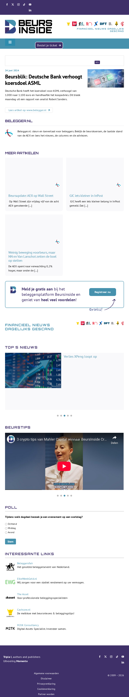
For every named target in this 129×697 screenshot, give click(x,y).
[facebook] (7, 4)
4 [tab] (68, 415)
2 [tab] (61, 415)
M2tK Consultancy (28, 625)
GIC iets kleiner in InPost (86, 195)
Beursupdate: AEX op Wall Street (30, 195)
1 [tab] (57, 415)
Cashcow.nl (23, 609)
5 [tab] (71, 415)
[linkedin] (30, 10)
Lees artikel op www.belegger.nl (28, 110)
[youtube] (30, 4)
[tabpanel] (64, 381)
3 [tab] (64, 415)
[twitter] (13, 4)
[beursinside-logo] (28, 21)
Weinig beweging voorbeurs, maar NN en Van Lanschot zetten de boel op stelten (32, 256)
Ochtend (12, 523)
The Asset (22, 594)
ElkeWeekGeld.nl (27, 578)
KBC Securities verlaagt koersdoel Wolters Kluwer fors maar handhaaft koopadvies (90, 360)
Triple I (7, 657)
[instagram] (18, 4)
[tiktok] (24, 4)
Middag (12, 528)
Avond (11, 532)
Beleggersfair (25, 563)
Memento (22, 661)
